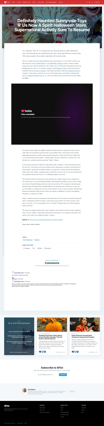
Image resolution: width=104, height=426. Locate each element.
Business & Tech (27, 2)
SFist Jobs (42, 410)
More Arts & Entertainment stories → (19, 352)
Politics (19, 2)
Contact (61, 2)
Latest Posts (42, 407)
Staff (62, 410)
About (62, 407)
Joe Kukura (59, 16)
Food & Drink (41, 2)
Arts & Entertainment (51, 2)
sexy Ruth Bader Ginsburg (54, 63)
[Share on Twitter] (42, 351)
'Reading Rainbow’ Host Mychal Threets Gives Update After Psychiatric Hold (19, 336)
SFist (6, 405)
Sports (34, 2)
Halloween (37, 239)
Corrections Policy (65, 414)
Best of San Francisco (44, 412)
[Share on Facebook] (45, 351)
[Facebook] (87, 2)
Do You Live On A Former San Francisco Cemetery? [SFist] (45, 220)
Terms (25, 423)
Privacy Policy (20, 423)
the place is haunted (40, 71)
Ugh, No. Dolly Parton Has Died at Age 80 (19, 331)
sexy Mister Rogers (39, 63)
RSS (82, 412)
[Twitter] (89, 2)
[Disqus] (52, 288)
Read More (72, 391)
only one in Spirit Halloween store (43, 61)
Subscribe (97, 2)
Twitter (83, 410)
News (13, 2)
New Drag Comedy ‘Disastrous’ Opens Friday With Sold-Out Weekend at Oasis (19, 342)
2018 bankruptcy (57, 68)
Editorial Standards (65, 412)
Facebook (84, 407)
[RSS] (92, 2)
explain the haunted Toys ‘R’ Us (37, 76)
